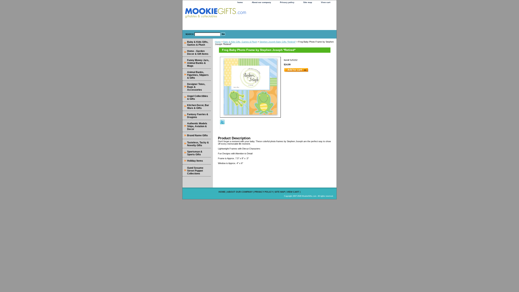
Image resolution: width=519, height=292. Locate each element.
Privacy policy (287, 2)
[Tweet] (222, 123)
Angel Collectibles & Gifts (197, 97)
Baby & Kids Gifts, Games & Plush (240, 42)
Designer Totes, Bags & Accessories (196, 87)
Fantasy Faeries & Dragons (197, 116)
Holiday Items (195, 160)
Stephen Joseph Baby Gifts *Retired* (278, 42)
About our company (261, 2)
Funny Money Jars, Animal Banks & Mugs (198, 63)
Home (218, 42)
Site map (307, 2)
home (240, 2)
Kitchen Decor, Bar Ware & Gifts (198, 107)
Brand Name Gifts (197, 135)
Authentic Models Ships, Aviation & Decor (197, 126)
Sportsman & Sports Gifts (194, 153)
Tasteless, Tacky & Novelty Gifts (198, 144)
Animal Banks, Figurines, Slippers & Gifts (198, 75)
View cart (325, 2)
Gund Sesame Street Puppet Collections (195, 170)
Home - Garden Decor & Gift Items (197, 52)
